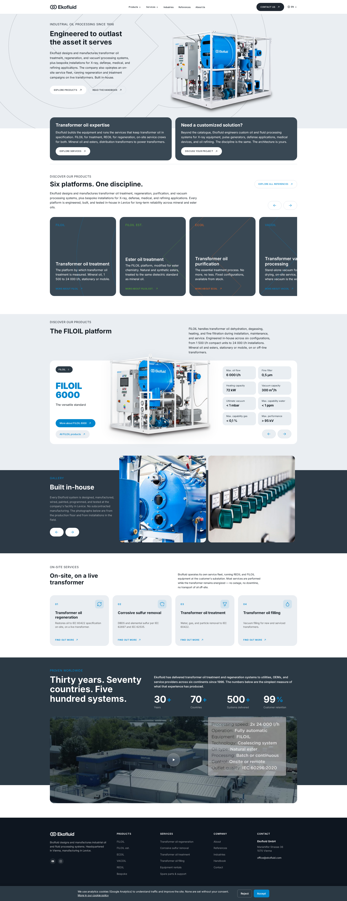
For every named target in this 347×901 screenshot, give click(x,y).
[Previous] (275, 205)
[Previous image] (57, 532)
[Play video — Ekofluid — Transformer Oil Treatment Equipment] (173, 759)
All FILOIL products (70, 434)
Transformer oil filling (172, 860)
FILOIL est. (123, 847)
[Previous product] (269, 434)
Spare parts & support (173, 873)
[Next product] (284, 434)
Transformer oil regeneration (176, 841)
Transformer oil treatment (175, 854)
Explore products (65, 90)
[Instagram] (61, 861)
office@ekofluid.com (269, 857)
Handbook (220, 860)
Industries (219, 854)
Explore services (70, 151)
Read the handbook (105, 90)
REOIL (120, 867)
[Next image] (72, 532)
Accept (261, 893)
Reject (245, 893)
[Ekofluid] (63, 7)
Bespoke (122, 873)
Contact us (267, 7)
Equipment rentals (170, 867)
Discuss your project (199, 151)
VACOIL (121, 860)
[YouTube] (53, 861)
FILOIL (121, 841)
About (217, 841)
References (220, 847)
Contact (218, 867)
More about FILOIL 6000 (73, 423)
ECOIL (120, 854)
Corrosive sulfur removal (174, 847)
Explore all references (273, 184)
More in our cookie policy (93, 895)
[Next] (290, 205)
